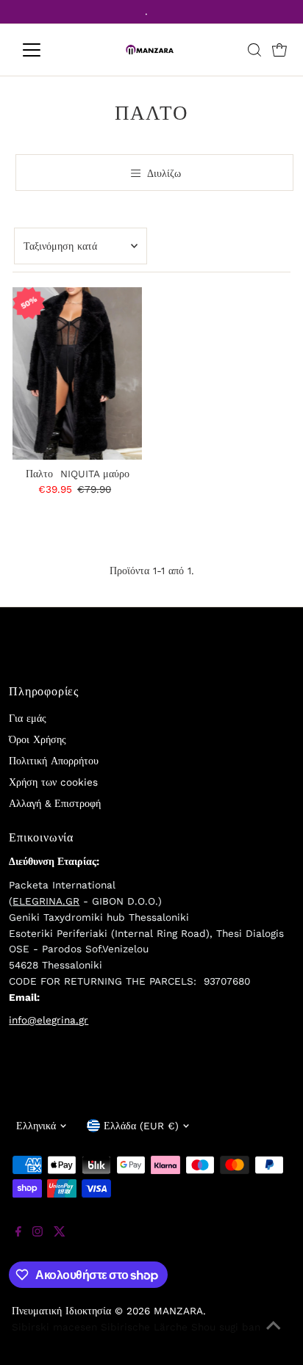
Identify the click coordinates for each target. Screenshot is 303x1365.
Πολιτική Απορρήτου (54, 761)
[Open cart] (279, 50)
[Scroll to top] (273, 1335)
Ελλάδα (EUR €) (141, 1126)
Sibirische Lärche (144, 1327)
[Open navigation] (45, 50)
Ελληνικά (36, 1126)
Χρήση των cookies (53, 782)
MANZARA (178, 1311)
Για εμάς (27, 718)
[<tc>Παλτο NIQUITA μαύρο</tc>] (78, 373)
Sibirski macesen (54, 1327)
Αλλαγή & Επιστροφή (55, 803)
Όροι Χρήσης (37, 739)
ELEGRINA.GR (46, 901)
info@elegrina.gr (48, 1020)
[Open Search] (254, 50)
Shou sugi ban (225, 1327)
